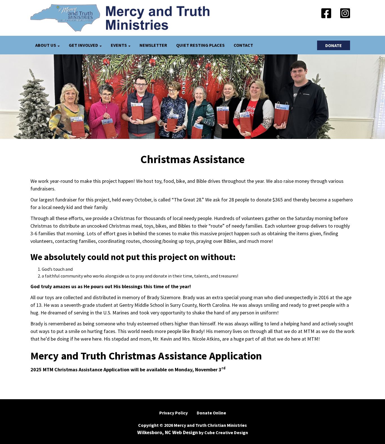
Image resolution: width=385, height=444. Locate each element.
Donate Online (211, 413)
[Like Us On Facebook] (326, 14)
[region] (192, 96)
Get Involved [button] (84, 45)
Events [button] (119, 45)
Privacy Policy (173, 413)
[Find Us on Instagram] (345, 14)
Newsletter (153, 45)
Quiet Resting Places (200, 45)
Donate (333, 45)
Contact (243, 45)
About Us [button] (46, 45)
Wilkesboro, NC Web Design (167, 432)
